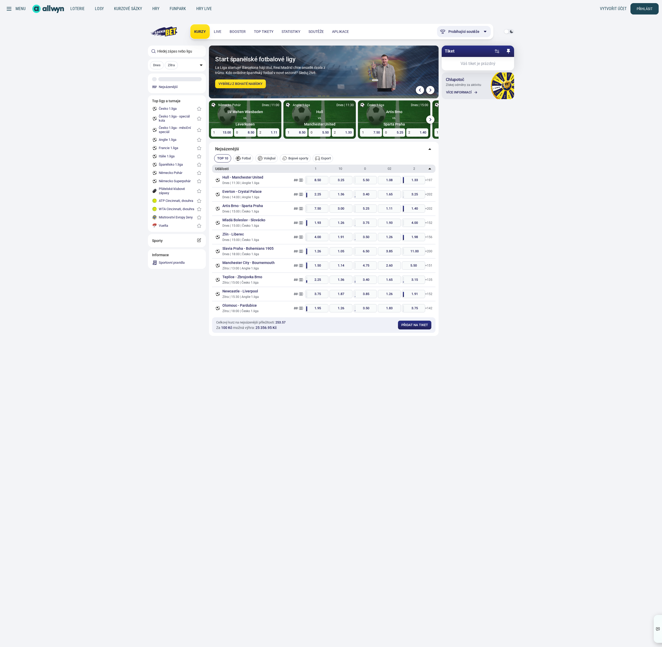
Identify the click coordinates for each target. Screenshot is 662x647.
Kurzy (200, 32)
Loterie (77, 8)
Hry (155, 8)
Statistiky (291, 32)
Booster (238, 32)
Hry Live (204, 8)
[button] (177, 65)
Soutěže (316, 32)
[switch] (509, 31)
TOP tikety (263, 32)
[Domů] (48, 9)
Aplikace (340, 32)
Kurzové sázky (128, 8)
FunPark (178, 8)
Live (217, 32)
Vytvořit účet (613, 8)
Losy (99, 8)
